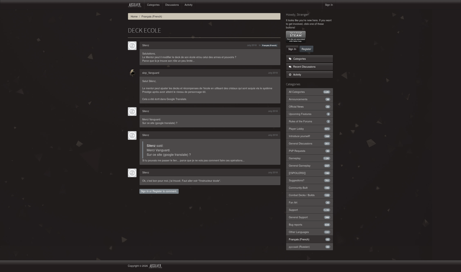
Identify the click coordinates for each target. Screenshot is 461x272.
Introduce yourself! (309, 136)
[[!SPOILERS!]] (309, 173)
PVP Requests (309, 151)
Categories (153, 4)
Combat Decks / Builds (309, 195)
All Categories (309, 92)
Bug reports (309, 224)
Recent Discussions (303, 66)
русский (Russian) (309, 246)
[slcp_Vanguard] (133, 73)
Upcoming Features (309, 114)
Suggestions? (309, 180)
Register (157, 191)
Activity (189, 4)
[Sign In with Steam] (296, 37)
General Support (309, 217)
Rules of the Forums (309, 121)
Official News (309, 106)
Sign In (329, 4)
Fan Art (309, 202)
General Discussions (309, 143)
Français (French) (269, 45)
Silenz (145, 45)
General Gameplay (309, 165)
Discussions (172, 4)
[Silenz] (133, 45)
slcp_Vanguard (150, 72)
